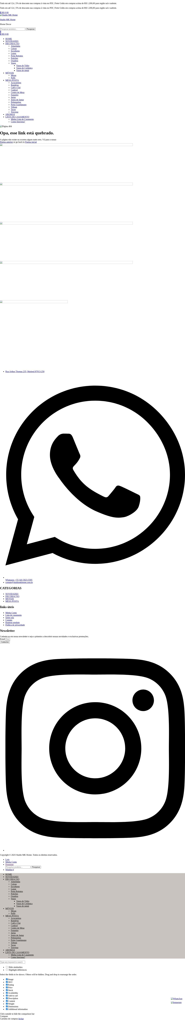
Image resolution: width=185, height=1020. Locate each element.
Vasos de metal (22, 906)
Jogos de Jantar (17, 935)
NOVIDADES (11, 877)
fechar (21, 1019)
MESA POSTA (12, 916)
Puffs (13, 913)
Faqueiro (14, 930)
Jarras (13, 933)
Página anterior (6, 142)
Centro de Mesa (17, 928)
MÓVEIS (9, 908)
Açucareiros (16, 918)
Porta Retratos (17, 891)
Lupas (13, 889)
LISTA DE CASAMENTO (17, 952)
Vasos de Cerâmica (24, 903)
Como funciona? (18, 957)
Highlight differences (17, 970)
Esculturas (15, 886)
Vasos (13, 899)
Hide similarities (15, 967)
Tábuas (14, 942)
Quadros (14, 896)
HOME (8, 874)
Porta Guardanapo (18, 940)
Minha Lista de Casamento (22, 955)
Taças (13, 945)
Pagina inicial (31, 142)
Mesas (13, 911)
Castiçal (14, 925)
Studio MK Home (7, 19)
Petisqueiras (16, 938)
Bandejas (15, 921)
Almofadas (15, 881)
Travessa (14, 947)
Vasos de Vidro (22, 901)
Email (3, 639)
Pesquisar (31, 29)
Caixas (14, 884)
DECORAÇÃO (12, 879)
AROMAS (10, 950)
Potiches (14, 894)
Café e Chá (15, 923)
